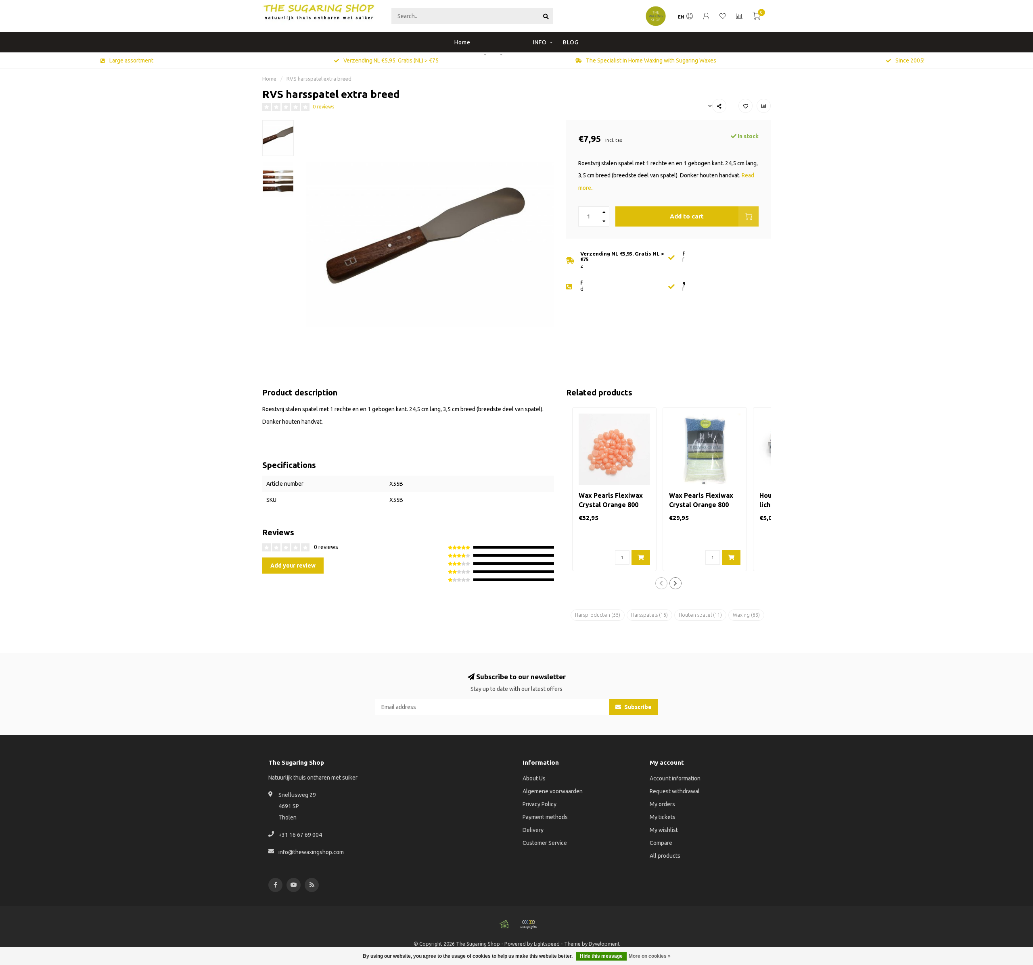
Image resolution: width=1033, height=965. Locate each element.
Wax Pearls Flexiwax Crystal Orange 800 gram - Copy (701, 505)
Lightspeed (547, 943)
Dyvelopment (604, 943)
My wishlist (664, 830)
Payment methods (545, 817)
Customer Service (545, 843)
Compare (661, 843)
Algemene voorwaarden (553, 791)
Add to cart (687, 216)
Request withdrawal (675, 791)
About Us (534, 778)
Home (462, 42)
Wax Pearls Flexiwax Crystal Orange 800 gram (611, 505)
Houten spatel (700, 615)
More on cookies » (650, 956)
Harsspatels (649, 615)
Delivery (533, 830)
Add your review (293, 565)
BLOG (571, 42)
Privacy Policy (539, 804)
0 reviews (324, 106)
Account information (675, 778)
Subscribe (637, 707)
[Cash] (504, 924)
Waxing (746, 615)
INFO (540, 42)
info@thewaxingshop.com (311, 852)
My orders (662, 804)
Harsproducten (597, 615)
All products (665, 856)
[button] (661, 583)
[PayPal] (529, 924)
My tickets (662, 817)
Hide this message (601, 956)
